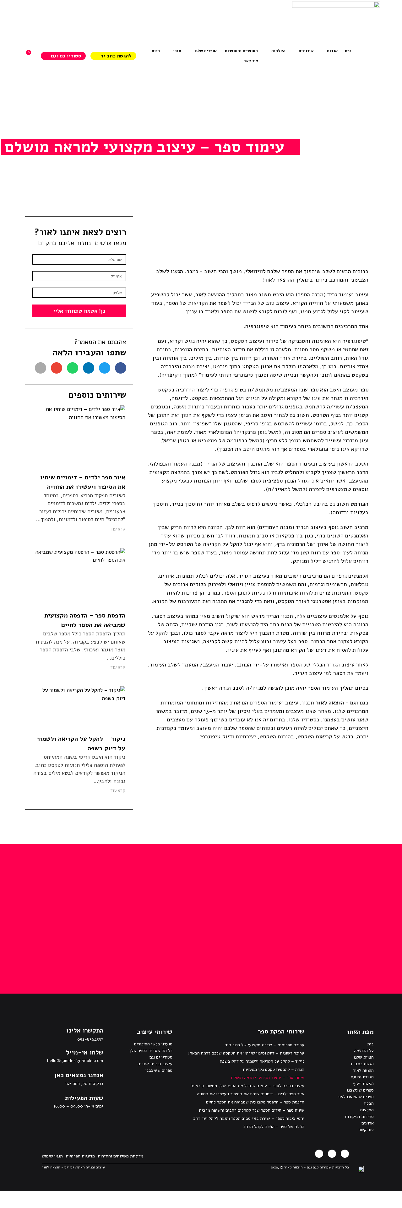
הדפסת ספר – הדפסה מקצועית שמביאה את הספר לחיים (255, 1102)
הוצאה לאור (363, 1070)
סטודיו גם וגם (362, 1077)
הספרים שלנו (206, 51)
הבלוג (369, 1103)
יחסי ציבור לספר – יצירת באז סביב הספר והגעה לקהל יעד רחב (248, 1118)
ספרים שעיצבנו (360, 1090)
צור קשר (251, 61)
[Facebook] (345, 1154)
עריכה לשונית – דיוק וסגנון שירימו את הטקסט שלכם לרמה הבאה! (246, 1053)
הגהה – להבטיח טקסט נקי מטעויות (273, 1069)
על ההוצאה (364, 1051)
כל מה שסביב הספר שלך (150, 1051)
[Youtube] (319, 1154)
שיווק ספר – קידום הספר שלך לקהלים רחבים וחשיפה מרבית (251, 1110)
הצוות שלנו (364, 1057)
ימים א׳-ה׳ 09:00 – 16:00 (78, 1106)
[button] (120, 368)
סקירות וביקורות (359, 1116)
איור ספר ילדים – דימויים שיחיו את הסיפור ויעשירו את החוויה (250, 1094)
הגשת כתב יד (362, 1064)
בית (370, 1044)
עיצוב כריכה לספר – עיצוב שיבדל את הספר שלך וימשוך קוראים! (247, 1086)
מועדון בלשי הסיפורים (153, 1044)
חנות (155, 51)
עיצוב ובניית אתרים (155, 1064)
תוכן (177, 51)
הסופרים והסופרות (241, 51)
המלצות (367, 1110)
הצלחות (278, 51)
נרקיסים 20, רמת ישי (84, 1084)
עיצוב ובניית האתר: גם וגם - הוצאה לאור (73, 1167)
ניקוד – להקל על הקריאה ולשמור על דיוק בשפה (262, 1061)
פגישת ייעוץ (363, 1084)
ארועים (367, 1123)
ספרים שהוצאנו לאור (355, 1097)
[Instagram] (332, 1154)
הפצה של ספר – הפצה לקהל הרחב (273, 1127)
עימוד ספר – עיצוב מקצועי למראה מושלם (267, 1078)
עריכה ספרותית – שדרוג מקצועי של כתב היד (264, 1045)
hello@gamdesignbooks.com (75, 1061)
